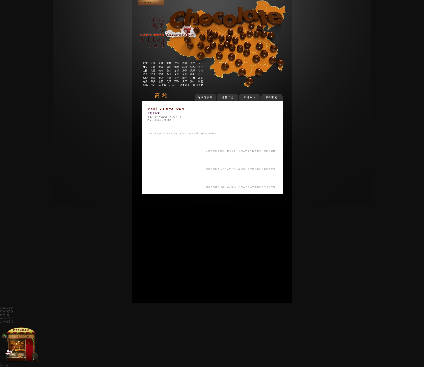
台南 (201, 70)
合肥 (145, 85)
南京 (169, 70)
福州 (193, 74)
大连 (153, 70)
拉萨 (153, 85)
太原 (153, 77)
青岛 (161, 67)
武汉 (145, 74)
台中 (201, 67)
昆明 (169, 81)
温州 (169, 74)
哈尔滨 (162, 85)
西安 (145, 67)
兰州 (169, 77)
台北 (201, 63)
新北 (201, 74)
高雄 (201, 77)
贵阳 (185, 81)
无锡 (193, 70)
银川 (161, 77)
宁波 (161, 74)
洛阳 (161, 81)
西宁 (177, 77)
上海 (153, 63)
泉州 (185, 74)
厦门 (177, 74)
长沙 (145, 77)
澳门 (193, 63)
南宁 (185, 77)
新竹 (201, 81)
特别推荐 (272, 97)
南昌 (145, 81)
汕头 (193, 67)
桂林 (193, 77)
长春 (161, 70)
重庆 (169, 63)
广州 (177, 63)
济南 (153, 67)
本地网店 (250, 97)
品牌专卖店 (205, 97)
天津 (161, 63)
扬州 (185, 70)
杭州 (153, 74)
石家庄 (173, 85)
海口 (193, 81)
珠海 (185, 67)
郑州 (153, 81)
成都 (169, 67)
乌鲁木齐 (185, 85)
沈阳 (145, 70)
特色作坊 (228, 97)
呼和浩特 (198, 85)
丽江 (177, 81)
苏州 (177, 70)
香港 (185, 63)
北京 (145, 63)
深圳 (177, 67)
